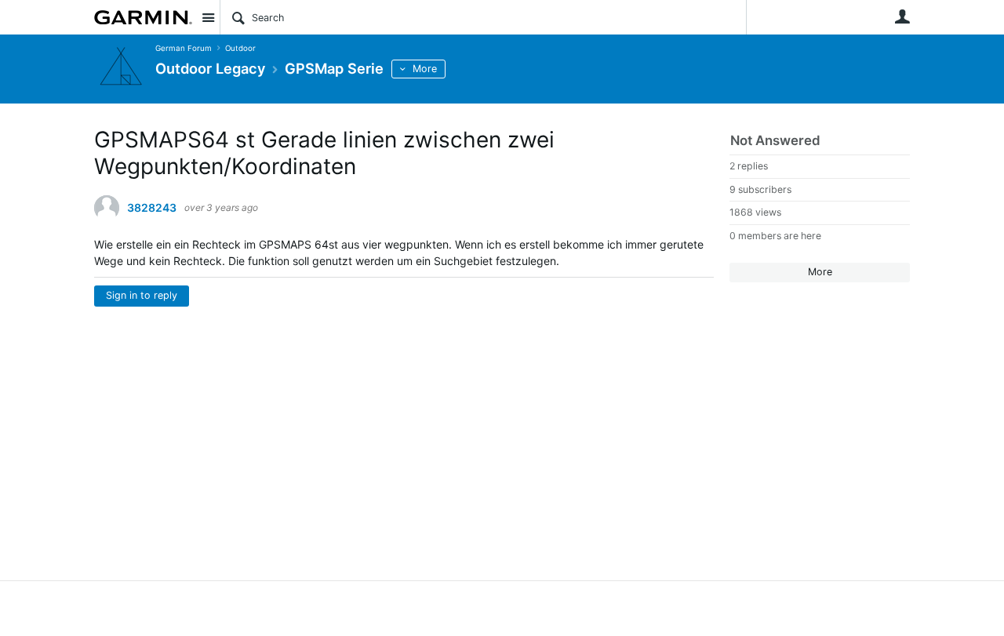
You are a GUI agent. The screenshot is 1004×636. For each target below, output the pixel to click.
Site (208, 17)
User (902, 16)
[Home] (143, 17)
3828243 (151, 208)
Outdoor (240, 48)
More (425, 69)
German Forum (183, 48)
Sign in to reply (141, 295)
